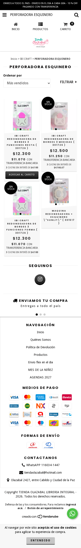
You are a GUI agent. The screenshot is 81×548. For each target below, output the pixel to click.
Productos (40, 354)
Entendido (41, 540)
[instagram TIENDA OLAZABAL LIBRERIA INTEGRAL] (40, 279)
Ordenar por (12, 75)
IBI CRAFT (26, 58)
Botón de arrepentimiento (45, 508)
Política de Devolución (40, 347)
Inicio (14, 58)
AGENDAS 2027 (40, 377)
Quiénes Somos (40, 339)
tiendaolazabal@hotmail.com (43, 472)
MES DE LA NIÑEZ (40, 369)
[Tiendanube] (40, 517)
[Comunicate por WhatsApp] (72, 513)
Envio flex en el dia (40, 362)
